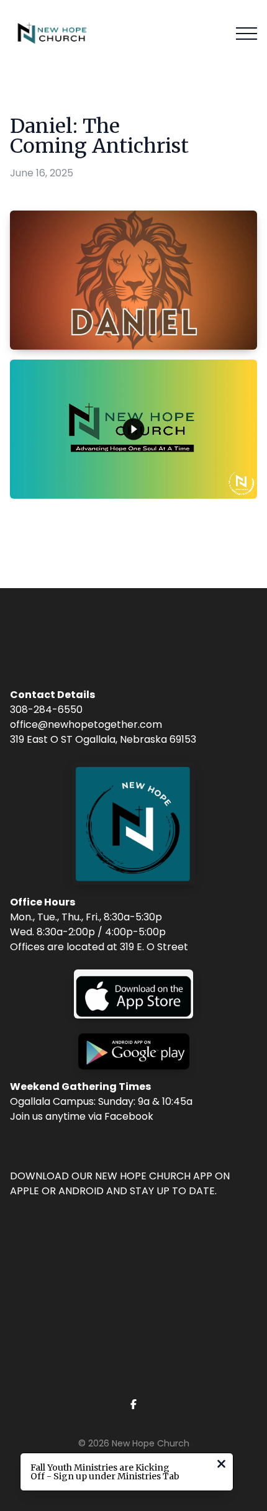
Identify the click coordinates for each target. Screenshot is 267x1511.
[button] (246, 33)
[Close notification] (221, 1465)
